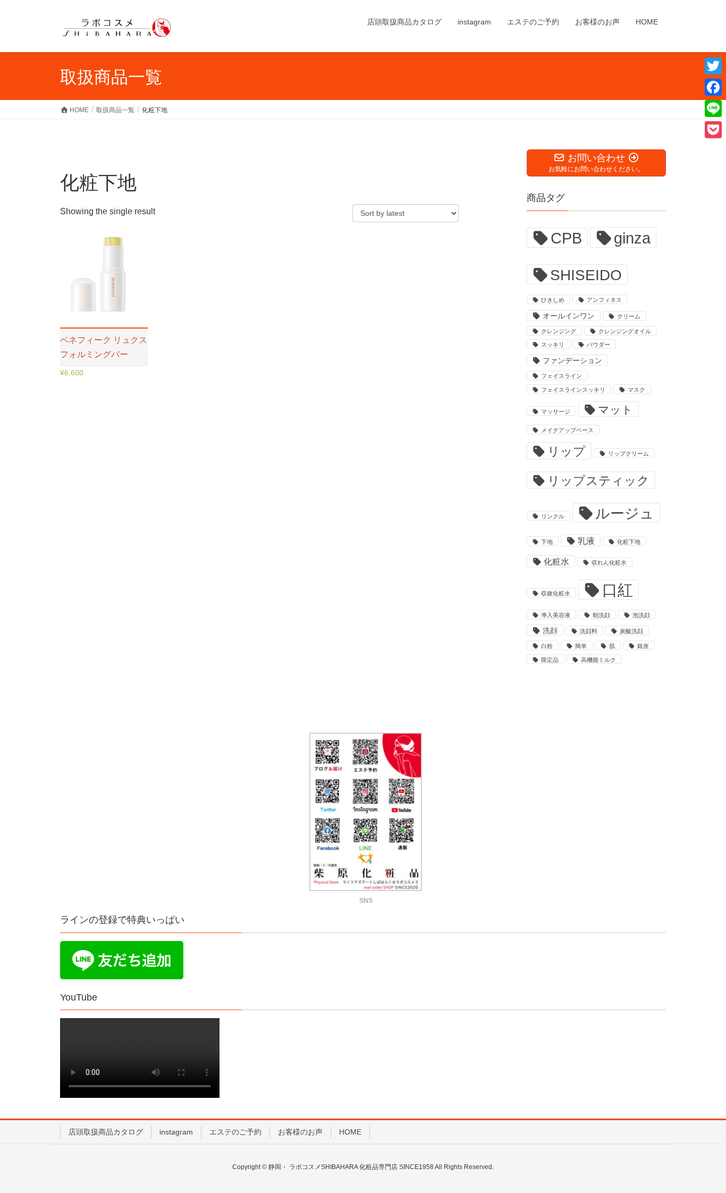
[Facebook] (713, 87)
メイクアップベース (567, 430)
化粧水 (556, 561)
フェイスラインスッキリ (573, 390)
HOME (350, 1132)
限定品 (550, 660)
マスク (636, 390)
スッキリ (552, 344)
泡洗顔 (641, 615)
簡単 (581, 646)
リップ (566, 451)
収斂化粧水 (555, 593)
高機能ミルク (598, 660)
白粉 (547, 646)
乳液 (586, 540)
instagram (176, 1132)
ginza (632, 238)
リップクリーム (628, 453)
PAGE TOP (699, 1147)
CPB (566, 238)
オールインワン (569, 316)
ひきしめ (552, 300)
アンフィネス (604, 300)
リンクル (552, 516)
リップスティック (598, 481)
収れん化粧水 (609, 562)
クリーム (628, 316)
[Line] (713, 108)
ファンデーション (572, 361)
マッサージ (555, 411)
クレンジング (558, 331)
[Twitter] (713, 66)
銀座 (643, 646)
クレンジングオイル (624, 331)
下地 (547, 542)
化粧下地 (628, 542)
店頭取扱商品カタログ (106, 1132)
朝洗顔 (601, 615)
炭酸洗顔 (631, 631)
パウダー (598, 344)
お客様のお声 (300, 1132)
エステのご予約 (235, 1132)
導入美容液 (555, 615)
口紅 (617, 590)
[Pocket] (713, 129)
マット (615, 410)
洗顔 (550, 631)
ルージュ (624, 513)
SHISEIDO (586, 274)
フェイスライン (561, 376)
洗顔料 (588, 631)
